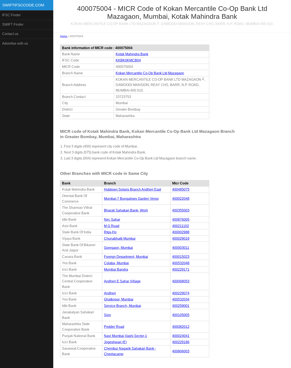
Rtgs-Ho (110, 232)
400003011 (180, 248)
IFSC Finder (11, 15)
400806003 (180, 351)
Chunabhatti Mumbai (119, 238)
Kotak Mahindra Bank (132, 54)
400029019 (180, 238)
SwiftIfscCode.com (23, 5)
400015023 (180, 256)
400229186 (180, 342)
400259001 (180, 306)
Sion (107, 315)
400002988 (180, 232)
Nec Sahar (112, 219)
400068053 (180, 281)
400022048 (180, 198)
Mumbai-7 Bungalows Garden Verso (131, 198)
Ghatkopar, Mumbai (118, 299)
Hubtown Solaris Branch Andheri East (132, 189)
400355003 (180, 210)
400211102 (180, 226)
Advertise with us (15, 43)
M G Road (111, 226)
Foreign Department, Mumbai (126, 256)
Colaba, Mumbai (116, 263)
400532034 (180, 299)
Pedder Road (114, 327)
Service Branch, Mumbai (122, 306)
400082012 (180, 327)
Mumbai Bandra (116, 269)
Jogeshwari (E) (115, 342)
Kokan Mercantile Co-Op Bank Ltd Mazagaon (150, 73)
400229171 (180, 269)
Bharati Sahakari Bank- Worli (126, 210)
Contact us (10, 34)
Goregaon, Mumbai (118, 248)
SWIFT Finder (12, 24)
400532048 (180, 263)
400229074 (180, 293)
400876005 (180, 219)
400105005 (180, 315)
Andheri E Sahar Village (122, 281)
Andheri (110, 293)
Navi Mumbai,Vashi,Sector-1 (125, 336)
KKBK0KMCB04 (128, 60)
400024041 (180, 336)
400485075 (180, 189)
